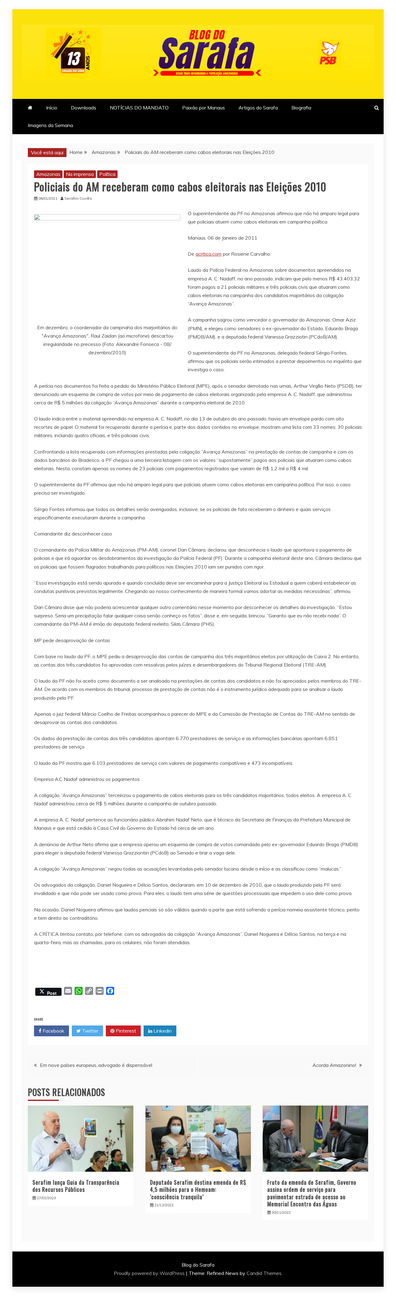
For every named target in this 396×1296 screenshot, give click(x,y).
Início (51, 107)
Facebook (52, 1031)
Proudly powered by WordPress (150, 1273)
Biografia (301, 107)
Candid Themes (264, 1273)
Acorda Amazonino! (334, 1065)
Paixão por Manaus (203, 107)
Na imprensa (80, 174)
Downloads (83, 107)
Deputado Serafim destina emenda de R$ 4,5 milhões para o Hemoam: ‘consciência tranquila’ (198, 1189)
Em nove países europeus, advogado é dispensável (96, 1065)
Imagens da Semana (50, 125)
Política (107, 174)
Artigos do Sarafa (258, 107)
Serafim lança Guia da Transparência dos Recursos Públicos (75, 1185)
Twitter (89, 1031)
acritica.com (209, 254)
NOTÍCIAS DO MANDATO (139, 107)
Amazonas (48, 174)
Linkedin (162, 1031)
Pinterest (125, 1031)
